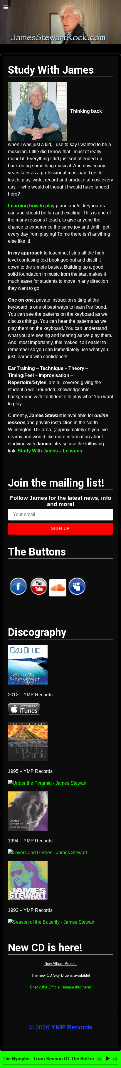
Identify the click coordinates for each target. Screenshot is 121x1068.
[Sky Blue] (28, 682)
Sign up (60, 528)
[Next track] (114, 1059)
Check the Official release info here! (60, 987)
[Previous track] (99, 1059)
